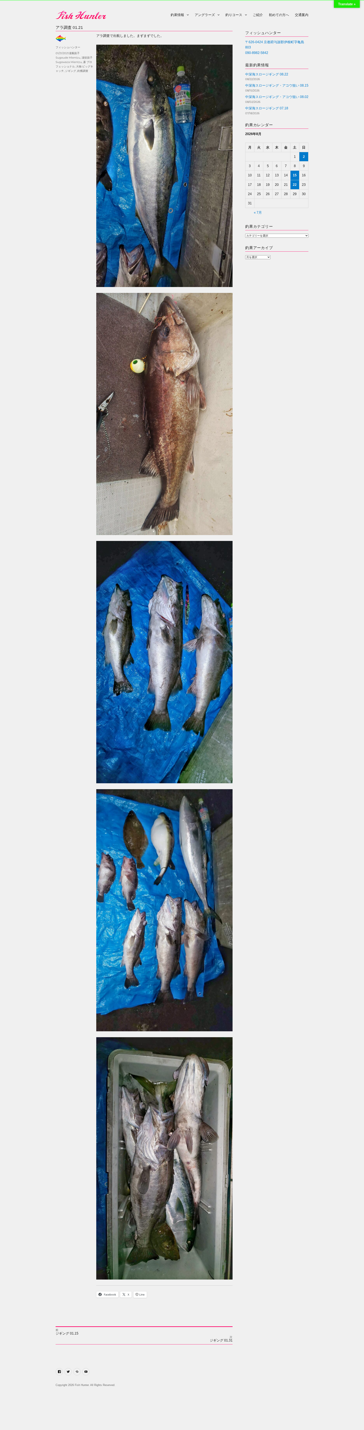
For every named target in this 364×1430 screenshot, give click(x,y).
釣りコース (233, 15)
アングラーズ (205, 15)
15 (295, 175)
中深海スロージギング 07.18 (266, 108)
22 (295, 184)
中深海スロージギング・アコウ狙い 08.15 (276, 85)
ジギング (70, 70)
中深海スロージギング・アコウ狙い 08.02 (276, 97)
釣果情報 (177, 15)
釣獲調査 (82, 70)
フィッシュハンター (68, 47)
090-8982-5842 (256, 53)
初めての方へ (279, 15)
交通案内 (301, 15)
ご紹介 (258, 15)
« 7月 (258, 212)
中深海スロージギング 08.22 (266, 74)
